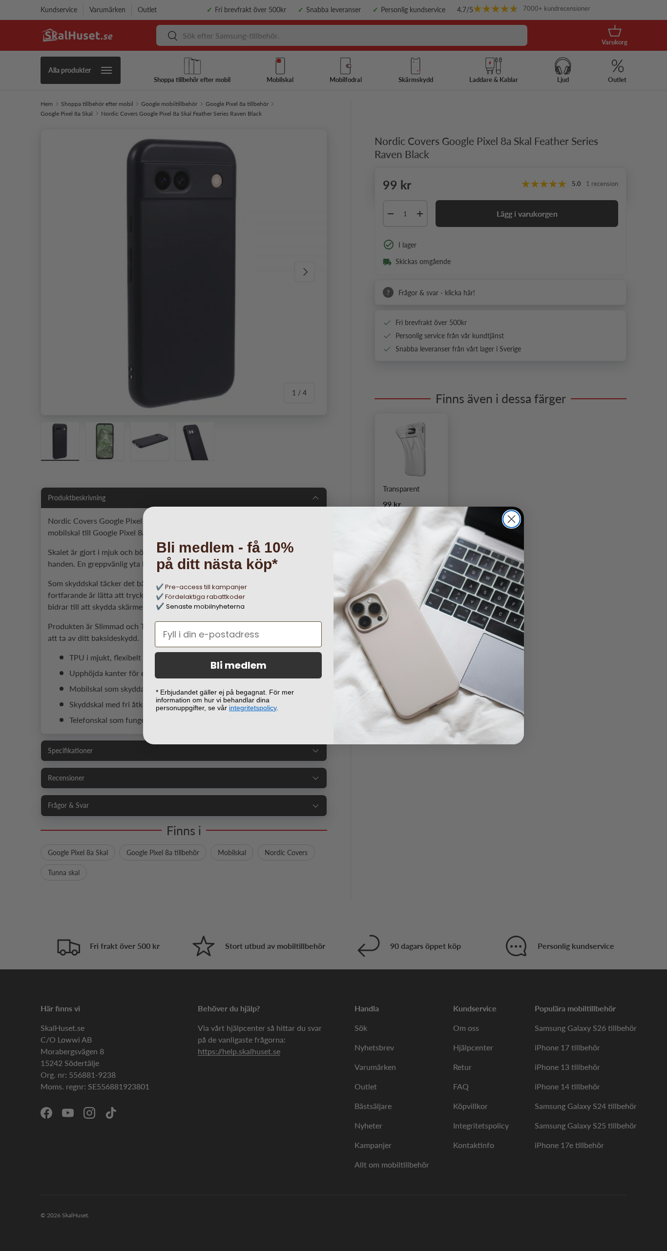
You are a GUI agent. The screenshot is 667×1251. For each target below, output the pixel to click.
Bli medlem (238, 665)
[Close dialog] (511, 519)
